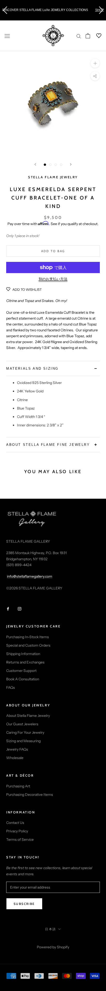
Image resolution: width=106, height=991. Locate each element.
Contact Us (15, 822)
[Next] (71, 164)
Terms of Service (20, 839)
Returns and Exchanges (25, 662)
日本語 (50, 929)
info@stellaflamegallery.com (29, 576)
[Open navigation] (7, 36)
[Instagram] (19, 608)
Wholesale (14, 757)
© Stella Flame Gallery (53, 940)
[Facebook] (8, 608)
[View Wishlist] (95, 35)
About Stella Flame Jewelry (28, 715)
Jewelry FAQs (17, 749)
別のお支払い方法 (53, 279)
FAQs (10, 687)
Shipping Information (23, 653)
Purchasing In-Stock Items (27, 637)
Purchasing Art (18, 786)
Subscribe (24, 904)
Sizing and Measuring (23, 741)
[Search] (78, 36)
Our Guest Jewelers (22, 724)
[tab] (53, 368)
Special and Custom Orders (28, 645)
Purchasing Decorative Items (29, 794)
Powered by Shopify (53, 947)
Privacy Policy (17, 831)
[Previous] (35, 164)
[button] (5, 10)
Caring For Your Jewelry (25, 732)
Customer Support (21, 670)
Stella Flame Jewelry (53, 177)
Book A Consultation (22, 679)
